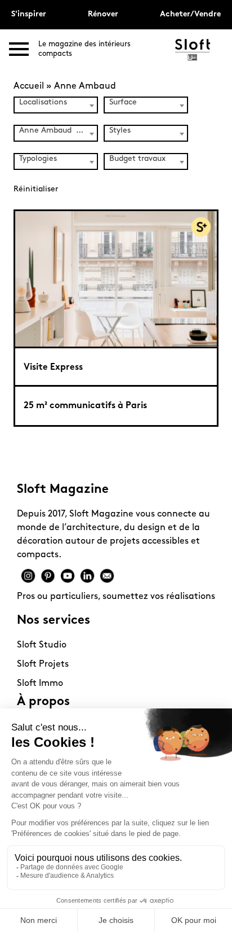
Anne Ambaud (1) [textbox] (52, 130)
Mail (107, 575)
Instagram (28, 575)
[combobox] (56, 105)
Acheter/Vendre (190, 14)
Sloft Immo (40, 683)
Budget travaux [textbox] (137, 159)
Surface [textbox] (123, 102)
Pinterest (47, 575)
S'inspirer (28, 14)
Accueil (29, 86)
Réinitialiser (36, 189)
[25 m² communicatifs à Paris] (116, 278)
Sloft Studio (41, 645)
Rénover (103, 14)
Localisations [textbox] (43, 102)
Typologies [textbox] (38, 159)
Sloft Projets (43, 664)
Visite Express (53, 367)
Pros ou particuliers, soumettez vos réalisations (116, 596)
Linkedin (87, 575)
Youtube (67, 575)
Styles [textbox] (120, 130)
